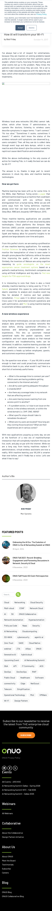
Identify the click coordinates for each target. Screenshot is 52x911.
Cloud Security (36, 602)
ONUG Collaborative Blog (13, 896)
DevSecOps (21, 671)
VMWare (43, 695)
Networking (19, 602)
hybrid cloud (26, 654)
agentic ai (39, 637)
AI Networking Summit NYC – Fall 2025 (19, 790)
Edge (23, 683)
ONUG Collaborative (27, 614)
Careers (5, 872)
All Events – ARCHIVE (11, 781)
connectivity (9, 683)
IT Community (28, 666)
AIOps (28, 648)
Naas (24, 625)
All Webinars (7, 813)
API (15, 666)
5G (12, 614)
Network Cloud (36, 608)
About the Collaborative (12, 833)
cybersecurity (23, 637)
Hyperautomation (36, 619)
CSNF (21, 608)
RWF (34, 671)
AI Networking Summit (34, 660)
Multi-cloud (9, 608)
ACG (41, 666)
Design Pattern (21, 700)
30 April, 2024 (18, 549)
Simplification (23, 689)
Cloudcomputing (29, 631)
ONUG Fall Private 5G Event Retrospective (30, 576)
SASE (21, 643)
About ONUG (7, 856)
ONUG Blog (7, 892)
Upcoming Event (11, 660)
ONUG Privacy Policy (11, 757)
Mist (32, 695)
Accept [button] (20, 28)
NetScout (35, 683)
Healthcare (25, 677)
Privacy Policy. (41, 14)
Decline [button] (31, 28)
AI (5, 614)
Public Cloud (9, 677)
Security (36, 625)
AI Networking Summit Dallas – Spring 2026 (21, 785)
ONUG (38, 648)
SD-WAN (8, 637)
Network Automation (13, 619)
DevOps (7, 671)
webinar (7, 648)
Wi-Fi (6, 700)
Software (39, 677)
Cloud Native (34, 643)
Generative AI (10, 654)
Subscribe (26, 735)
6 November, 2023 (20, 567)
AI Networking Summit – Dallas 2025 (18, 794)
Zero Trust (8, 643)
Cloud (6, 602)
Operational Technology (14, 695)
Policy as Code (10, 625)
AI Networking (10, 631)
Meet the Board (8, 860)
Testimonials (8, 864)
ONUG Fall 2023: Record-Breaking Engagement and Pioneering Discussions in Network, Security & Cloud (31, 560)
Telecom (8, 689)
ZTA (18, 648)
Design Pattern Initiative (13, 837)
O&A (6, 666)
